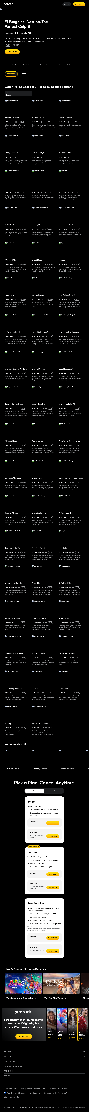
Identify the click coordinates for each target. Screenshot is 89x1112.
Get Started (79, 4)
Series (18, 65)
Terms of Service (10, 1089)
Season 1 (52, 65)
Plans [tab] (34, 791)
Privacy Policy (26, 1089)
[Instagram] (82, 1093)
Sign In (66, 4)
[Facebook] (76, 1086)
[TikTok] (82, 1086)
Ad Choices (63, 1089)
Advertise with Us (60, 1093)
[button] (23, 983)
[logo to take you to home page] (9, 4)
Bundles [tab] (53, 791)
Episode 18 (66, 65)
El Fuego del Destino (34, 65)
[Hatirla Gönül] (18, 757)
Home (7, 65)
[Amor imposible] (72, 757)
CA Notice (51, 1089)
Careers (47, 1093)
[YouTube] (76, 1093)
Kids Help (37, 1093)
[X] (76, 1099)
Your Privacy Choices (16, 1093)
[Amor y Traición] (45, 757)
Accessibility (39, 1089)
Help (29, 1093)
